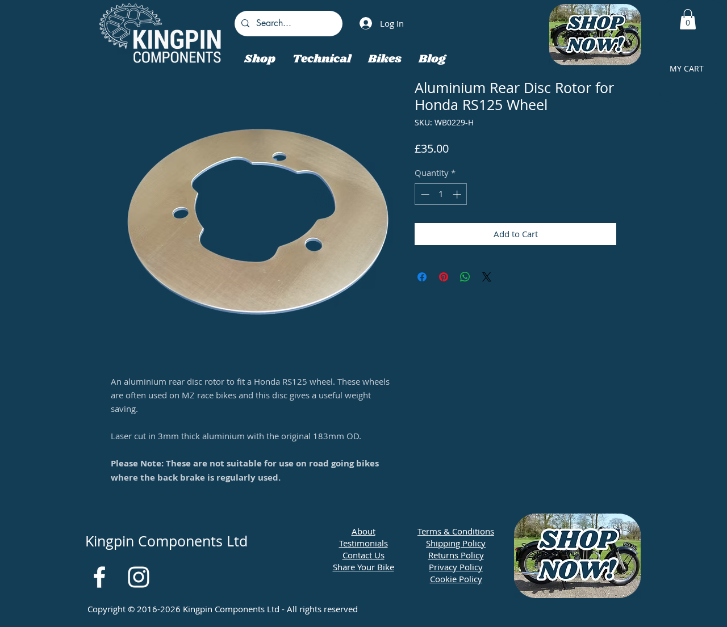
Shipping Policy (456, 543)
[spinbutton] (441, 194)
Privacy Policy (456, 567)
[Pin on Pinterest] (443, 277)
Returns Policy (456, 555)
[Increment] (458, 194)
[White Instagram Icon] (138, 577)
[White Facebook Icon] (99, 577)
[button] (687, 19)
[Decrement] (424, 194)
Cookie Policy (456, 578)
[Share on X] (487, 277)
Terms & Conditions (455, 531)
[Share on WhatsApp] (465, 277)
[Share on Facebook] (422, 277)
